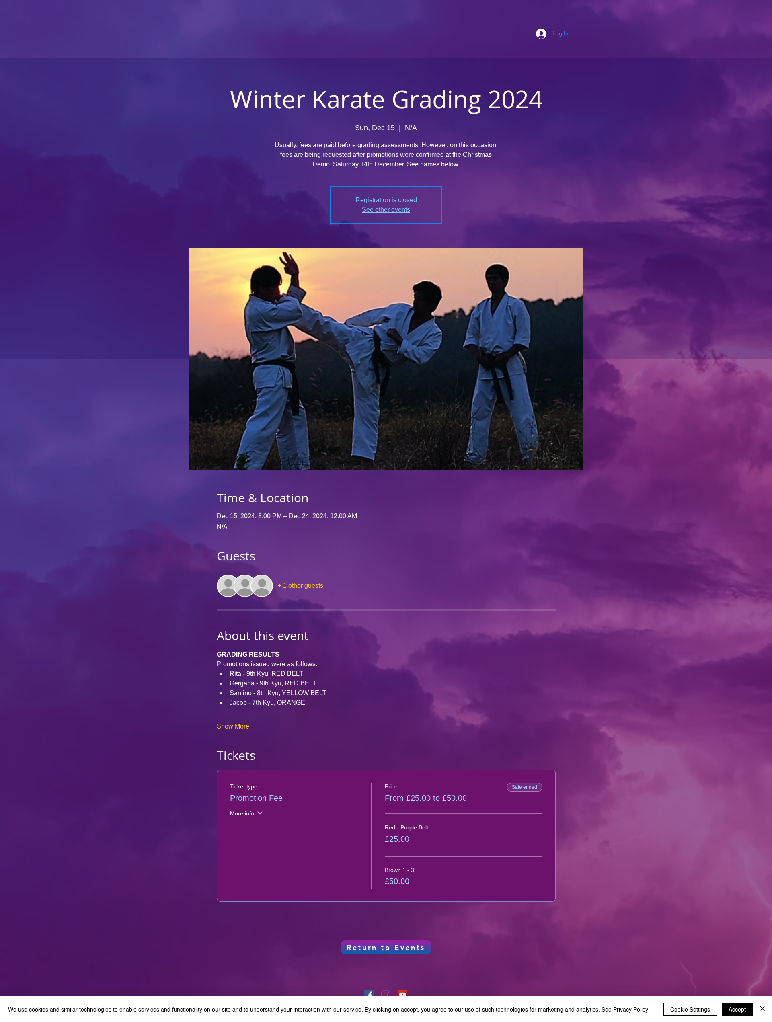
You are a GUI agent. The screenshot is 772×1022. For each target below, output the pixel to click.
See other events (386, 209)
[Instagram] (385, 994)
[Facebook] (369, 994)
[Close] (762, 1009)
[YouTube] (402, 994)
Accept (737, 1009)
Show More (233, 726)
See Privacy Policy (625, 1009)
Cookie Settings (690, 1009)
